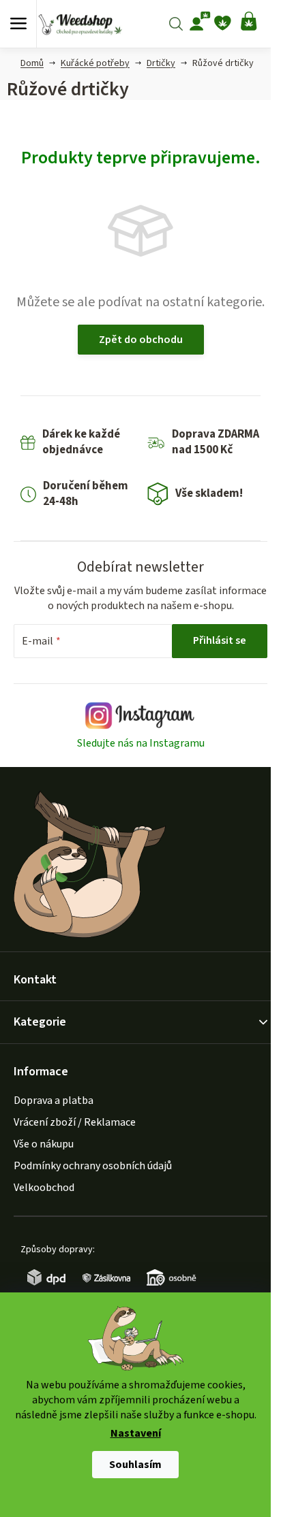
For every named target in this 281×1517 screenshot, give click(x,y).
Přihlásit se (219, 640)
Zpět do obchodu (141, 339)
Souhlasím (135, 1464)
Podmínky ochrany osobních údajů (93, 1165)
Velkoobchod (44, 1187)
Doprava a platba (53, 1100)
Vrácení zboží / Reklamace (75, 1122)
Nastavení (135, 1434)
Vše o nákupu (44, 1144)
